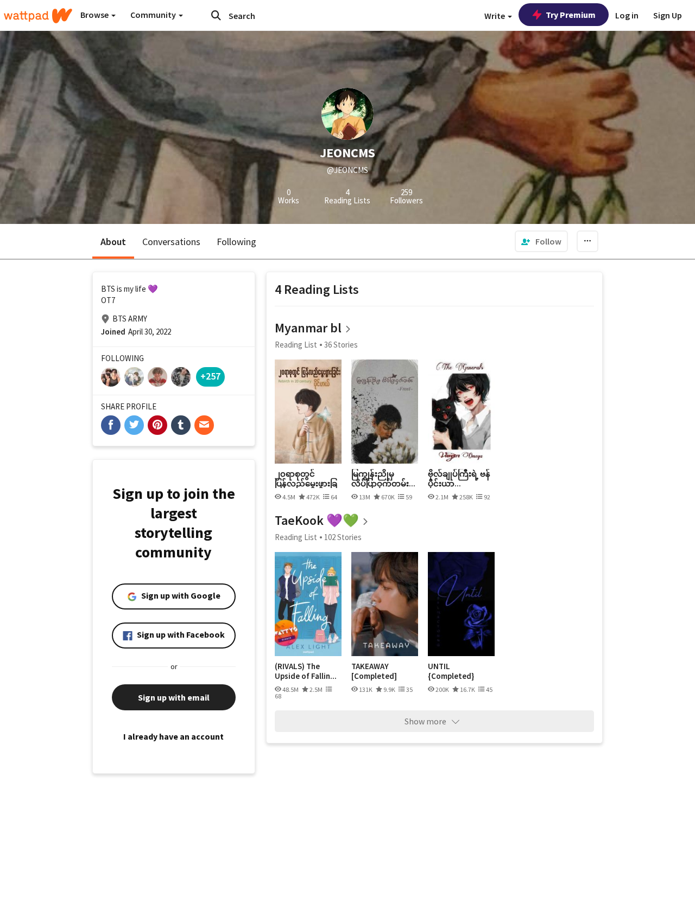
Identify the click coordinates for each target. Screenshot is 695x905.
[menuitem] (541, 241)
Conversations (171, 241)
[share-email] (204, 425)
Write (495, 15)
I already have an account (173, 736)
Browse (95, 14)
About (113, 241)
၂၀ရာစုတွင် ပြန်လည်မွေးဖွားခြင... (306, 478)
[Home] (38, 15)
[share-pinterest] (157, 425)
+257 (210, 376)
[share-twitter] (134, 425)
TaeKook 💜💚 (317, 520)
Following (236, 241)
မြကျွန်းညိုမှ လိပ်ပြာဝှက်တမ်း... (383, 478)
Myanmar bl (308, 327)
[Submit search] (216, 15)
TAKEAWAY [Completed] (374, 671)
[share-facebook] (111, 425)
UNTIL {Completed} (451, 671)
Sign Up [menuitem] (667, 15)
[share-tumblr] (181, 425)
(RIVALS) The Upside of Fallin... (306, 671)
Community (154, 14)
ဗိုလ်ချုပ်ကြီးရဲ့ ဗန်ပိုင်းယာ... (459, 478)
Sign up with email (174, 697)
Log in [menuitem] (627, 15)
